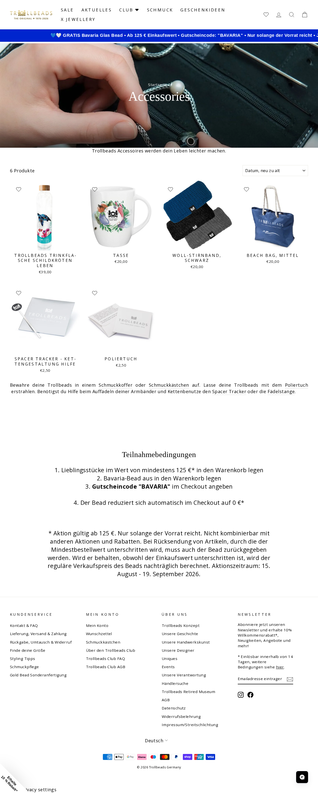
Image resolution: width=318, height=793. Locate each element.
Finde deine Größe (27, 650)
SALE (67, 10)
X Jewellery (78, 19)
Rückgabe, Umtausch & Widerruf (41, 642)
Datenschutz (174, 707)
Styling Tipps (22, 658)
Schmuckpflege (24, 666)
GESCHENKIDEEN (202, 10)
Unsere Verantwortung (184, 674)
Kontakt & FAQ (24, 625)
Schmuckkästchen (169, 385)
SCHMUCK (160, 10)
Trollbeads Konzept (180, 625)
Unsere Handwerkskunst (186, 642)
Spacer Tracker (229, 391)
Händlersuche (175, 683)
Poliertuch (296, 385)
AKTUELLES (96, 10)
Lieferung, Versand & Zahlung (38, 633)
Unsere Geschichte (180, 633)
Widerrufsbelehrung (181, 716)
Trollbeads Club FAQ (105, 658)
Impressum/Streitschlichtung (190, 724)
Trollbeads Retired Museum (188, 691)
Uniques (169, 658)
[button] (15, 778)
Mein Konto (97, 625)
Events (168, 666)
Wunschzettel (99, 633)
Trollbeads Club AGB (105, 666)
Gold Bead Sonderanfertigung (38, 674)
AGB (166, 699)
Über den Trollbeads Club (110, 650)
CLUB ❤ (129, 10)
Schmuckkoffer (115, 385)
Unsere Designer (178, 650)
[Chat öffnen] (302, 777)
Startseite (157, 84)
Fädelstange (281, 391)
